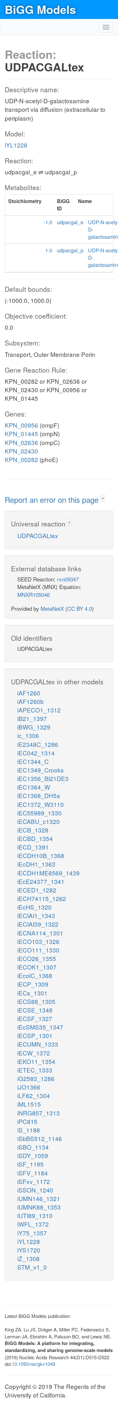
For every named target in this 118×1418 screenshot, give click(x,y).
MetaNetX (52, 608)
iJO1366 (28, 1087)
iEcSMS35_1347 (40, 1027)
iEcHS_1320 (34, 907)
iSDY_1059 (32, 1155)
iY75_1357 (32, 1233)
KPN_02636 (21, 442)
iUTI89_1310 (35, 1215)
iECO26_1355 (36, 958)
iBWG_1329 (33, 727)
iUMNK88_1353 (39, 1207)
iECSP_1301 (35, 1035)
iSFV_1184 (32, 1173)
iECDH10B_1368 (40, 855)
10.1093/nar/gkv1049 (33, 1364)
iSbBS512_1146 (39, 1138)
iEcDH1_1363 (36, 864)
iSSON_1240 (35, 1190)
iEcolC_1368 (34, 975)
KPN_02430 (21, 451)
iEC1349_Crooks (40, 770)
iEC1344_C (33, 761)
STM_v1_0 (32, 1267)
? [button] (103, 498)
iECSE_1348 (35, 1010)
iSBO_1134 (33, 1147)
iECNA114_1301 (40, 932)
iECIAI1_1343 (36, 915)
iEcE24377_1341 (41, 881)
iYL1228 (16, 145)
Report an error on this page (53, 499)
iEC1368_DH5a (38, 795)
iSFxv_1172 (33, 1181)
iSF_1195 (30, 1164)
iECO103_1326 (38, 941)
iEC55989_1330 (39, 812)
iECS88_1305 (36, 1001)
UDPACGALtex (37, 535)
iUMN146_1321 (38, 1198)
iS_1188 (28, 1130)
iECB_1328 (32, 830)
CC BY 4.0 (79, 608)
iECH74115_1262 (41, 898)
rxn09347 (68, 579)
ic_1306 (28, 735)
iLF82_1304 (33, 1095)
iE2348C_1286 (37, 744)
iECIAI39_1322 (38, 924)
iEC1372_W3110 (40, 804)
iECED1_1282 (36, 890)
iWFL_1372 (33, 1224)
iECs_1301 (32, 992)
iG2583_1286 (35, 1078)
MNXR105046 (33, 594)
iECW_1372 (33, 1052)
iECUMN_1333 (37, 1044)
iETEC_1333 (34, 1070)
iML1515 (29, 1104)
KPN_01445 (21, 433)
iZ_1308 (28, 1258)
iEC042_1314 (36, 752)
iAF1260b (30, 701)
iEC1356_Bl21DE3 (43, 778)
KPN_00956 (21, 425)
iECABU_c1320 (38, 821)
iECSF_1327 (34, 1018)
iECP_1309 (32, 984)
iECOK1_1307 (37, 967)
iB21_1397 (32, 718)
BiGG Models (40, 9)
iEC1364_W (33, 787)
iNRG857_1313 (38, 1113)
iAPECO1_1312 (39, 710)
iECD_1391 (33, 847)
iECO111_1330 (38, 950)
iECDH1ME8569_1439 (48, 872)
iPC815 (27, 1121)
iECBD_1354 (35, 838)
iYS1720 (28, 1250)
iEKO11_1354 (36, 1061)
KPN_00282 (21, 459)
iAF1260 (28, 692)
